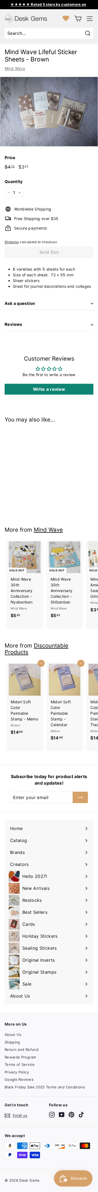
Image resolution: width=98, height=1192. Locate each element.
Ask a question (20, 303)
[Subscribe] (80, 797)
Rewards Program (20, 1057)
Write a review (49, 389)
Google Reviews (19, 1079)
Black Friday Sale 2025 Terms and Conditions (45, 1087)
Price (10, 157)
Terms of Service (20, 1064)
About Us (13, 1034)
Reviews (13, 324)
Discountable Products (36, 649)
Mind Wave (15, 68)
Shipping (12, 242)
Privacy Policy (17, 1072)
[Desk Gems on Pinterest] (71, 1114)
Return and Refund (21, 1049)
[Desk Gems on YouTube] (62, 1114)
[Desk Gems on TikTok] (81, 1114)
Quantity (14, 181)
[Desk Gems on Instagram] (52, 1114)
